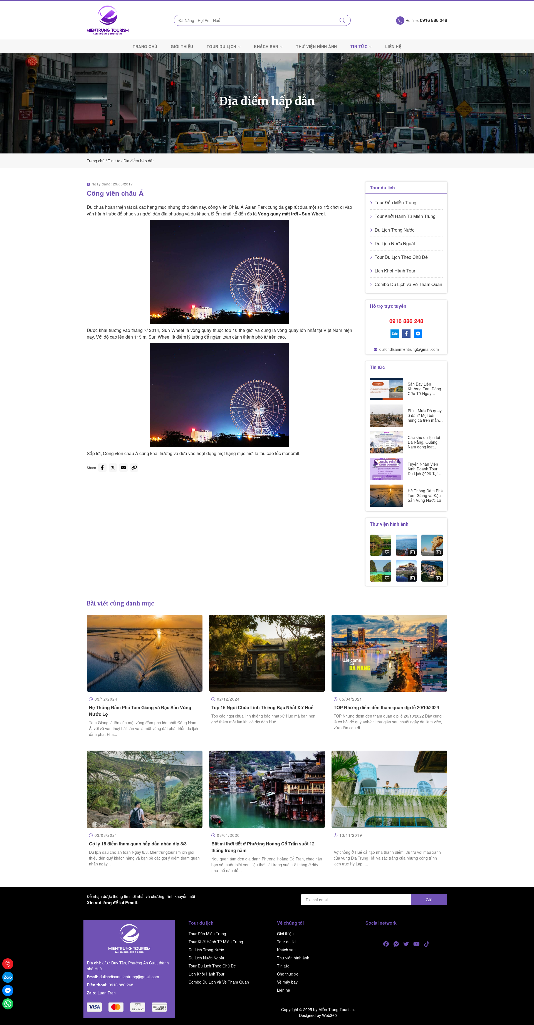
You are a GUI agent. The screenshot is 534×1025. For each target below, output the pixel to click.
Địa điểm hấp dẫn (139, 160)
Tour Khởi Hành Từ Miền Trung (405, 216)
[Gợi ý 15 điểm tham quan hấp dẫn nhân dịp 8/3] (144, 789)
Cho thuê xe (287, 974)
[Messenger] (418, 333)
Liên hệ (393, 46)
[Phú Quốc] (380, 571)
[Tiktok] (426, 944)
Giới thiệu (182, 46)
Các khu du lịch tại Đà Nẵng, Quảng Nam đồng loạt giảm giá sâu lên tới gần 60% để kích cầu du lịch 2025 (425, 449)
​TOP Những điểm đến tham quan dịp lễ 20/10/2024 (386, 707)
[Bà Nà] (432, 571)
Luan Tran (107, 993)
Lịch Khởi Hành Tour (395, 270)
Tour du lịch (221, 46)
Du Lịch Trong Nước (394, 230)
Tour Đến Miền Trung (395, 202)
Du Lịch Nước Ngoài (395, 243)
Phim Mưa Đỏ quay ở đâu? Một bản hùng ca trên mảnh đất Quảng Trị (425, 417)
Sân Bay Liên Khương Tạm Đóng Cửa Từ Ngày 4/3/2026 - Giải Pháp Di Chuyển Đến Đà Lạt (424, 395)
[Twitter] (406, 944)
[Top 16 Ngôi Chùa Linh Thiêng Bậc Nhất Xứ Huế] (267, 653)
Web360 (329, 1015)
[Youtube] (416, 944)
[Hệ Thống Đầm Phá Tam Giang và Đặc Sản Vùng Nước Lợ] (386, 496)
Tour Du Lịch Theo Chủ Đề (401, 257)
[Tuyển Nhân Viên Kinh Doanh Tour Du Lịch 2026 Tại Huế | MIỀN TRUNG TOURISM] (386, 469)
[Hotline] (7, 963)
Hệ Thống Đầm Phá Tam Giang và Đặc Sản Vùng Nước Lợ (425, 495)
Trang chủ (145, 46)
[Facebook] (406, 333)
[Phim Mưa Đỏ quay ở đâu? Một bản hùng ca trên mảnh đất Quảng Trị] (386, 415)
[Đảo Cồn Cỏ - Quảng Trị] (406, 545)
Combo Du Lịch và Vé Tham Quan (408, 284)
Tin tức (359, 46)
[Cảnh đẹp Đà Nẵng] (432, 545)
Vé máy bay (287, 982)
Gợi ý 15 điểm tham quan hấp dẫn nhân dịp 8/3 (138, 843)
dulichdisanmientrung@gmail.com (409, 349)
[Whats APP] (7, 1003)
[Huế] (406, 571)
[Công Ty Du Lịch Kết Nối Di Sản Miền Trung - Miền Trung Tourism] (107, 20)
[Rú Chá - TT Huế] (380, 545)
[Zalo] (394, 333)
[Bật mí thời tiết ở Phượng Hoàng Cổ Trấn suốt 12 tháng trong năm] (267, 789)
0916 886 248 (406, 321)
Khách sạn (266, 46)
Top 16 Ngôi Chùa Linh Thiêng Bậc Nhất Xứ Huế (262, 707)
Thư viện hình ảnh (316, 46)
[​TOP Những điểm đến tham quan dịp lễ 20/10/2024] (389, 653)
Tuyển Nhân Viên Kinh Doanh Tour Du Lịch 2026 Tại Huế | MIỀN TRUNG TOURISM (424, 473)
